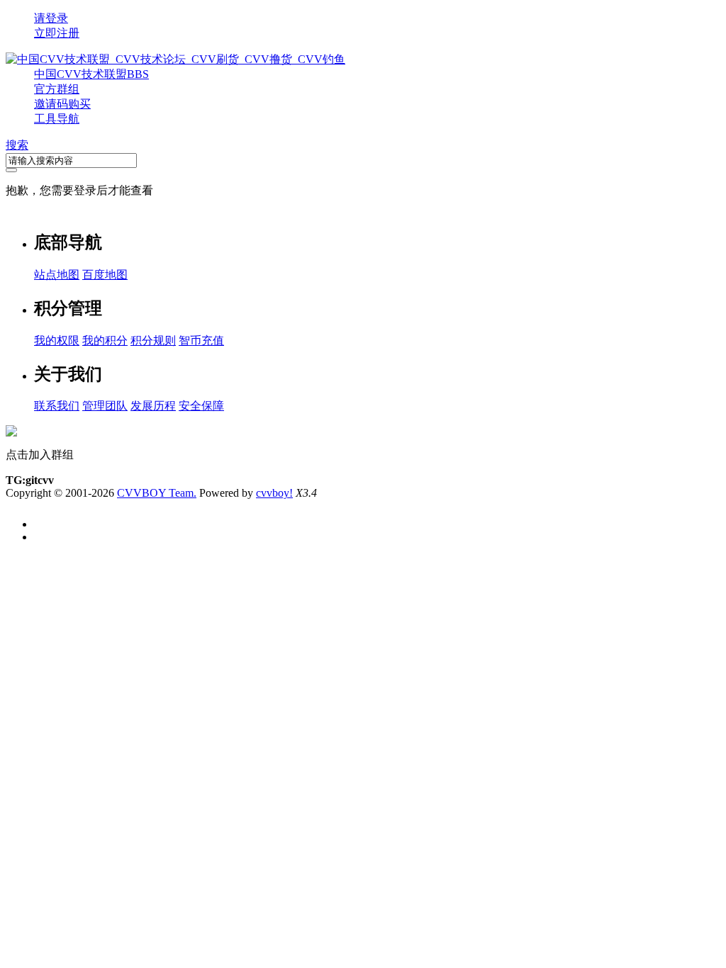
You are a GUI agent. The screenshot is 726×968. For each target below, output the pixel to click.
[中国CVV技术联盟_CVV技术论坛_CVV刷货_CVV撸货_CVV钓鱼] (175, 59)
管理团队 (105, 406)
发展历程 (153, 406)
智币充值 (201, 340)
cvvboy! (274, 493)
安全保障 (201, 406)
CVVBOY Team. (156, 493)
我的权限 (56, 340)
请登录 (51, 18)
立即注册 (56, 33)
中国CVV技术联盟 (91, 74)
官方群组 (56, 89)
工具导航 (56, 119)
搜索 (17, 145)
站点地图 (56, 275)
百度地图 (105, 275)
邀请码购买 (62, 104)
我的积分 (105, 340)
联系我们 (56, 406)
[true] (11, 170)
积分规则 (153, 340)
